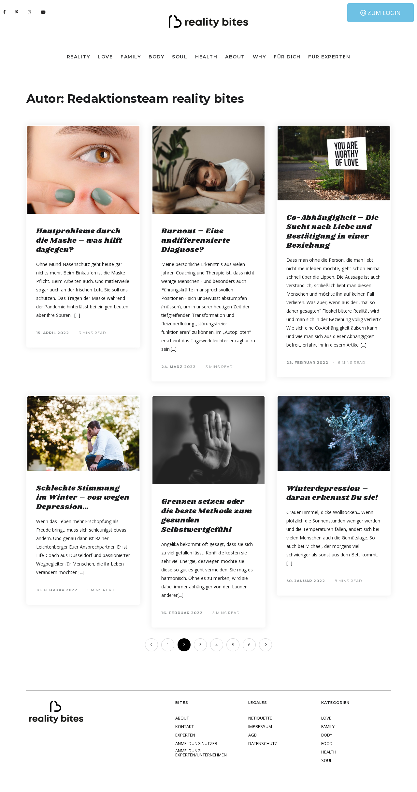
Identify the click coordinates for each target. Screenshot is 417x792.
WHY (259, 57)
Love (105, 57)
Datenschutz (262, 743)
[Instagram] (30, 12)
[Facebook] (4, 12)
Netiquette (260, 718)
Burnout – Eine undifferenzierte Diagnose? (195, 240)
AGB (252, 735)
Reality (78, 57)
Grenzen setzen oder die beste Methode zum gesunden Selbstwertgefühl (206, 515)
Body (156, 57)
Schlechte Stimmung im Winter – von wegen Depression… (83, 497)
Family (131, 57)
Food (327, 743)
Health (206, 57)
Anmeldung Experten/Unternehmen (201, 753)
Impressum (260, 726)
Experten (185, 735)
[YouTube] (43, 12)
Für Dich (287, 57)
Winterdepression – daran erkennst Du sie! (332, 493)
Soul (179, 57)
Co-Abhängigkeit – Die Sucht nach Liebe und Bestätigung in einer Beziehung (332, 231)
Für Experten (329, 57)
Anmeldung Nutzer (196, 743)
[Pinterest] (17, 12)
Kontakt (184, 726)
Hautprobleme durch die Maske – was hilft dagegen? (79, 240)
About (235, 57)
